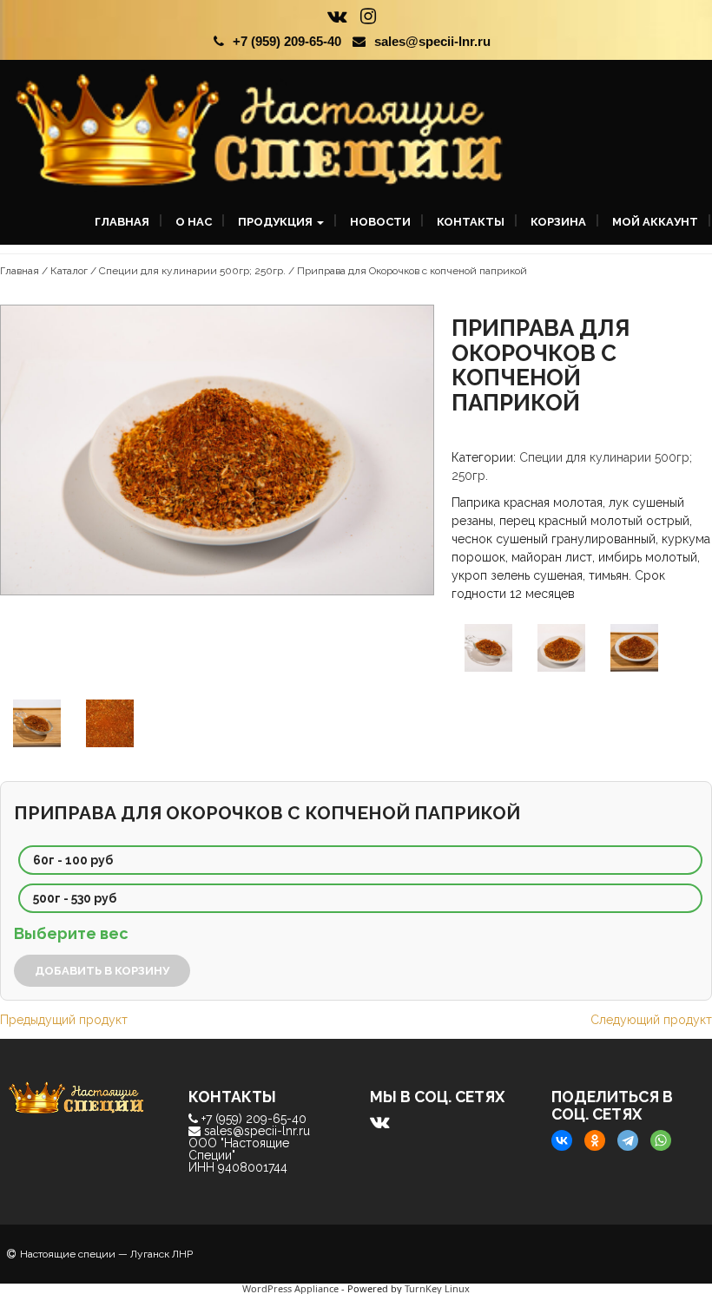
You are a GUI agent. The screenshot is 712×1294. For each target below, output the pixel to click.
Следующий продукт (651, 1020)
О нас (193, 221)
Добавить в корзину (102, 970)
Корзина (558, 221)
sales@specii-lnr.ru (432, 41)
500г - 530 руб (74, 898)
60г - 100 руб (73, 860)
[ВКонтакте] (561, 1140)
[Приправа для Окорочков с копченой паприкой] (217, 615)
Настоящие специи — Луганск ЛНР (106, 1254)
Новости (380, 221)
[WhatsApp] (660, 1140)
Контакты (470, 221)
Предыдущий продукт (64, 1020)
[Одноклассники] (594, 1140)
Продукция (276, 221)
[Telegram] (627, 1140)
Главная (122, 221)
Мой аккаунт (655, 221)
